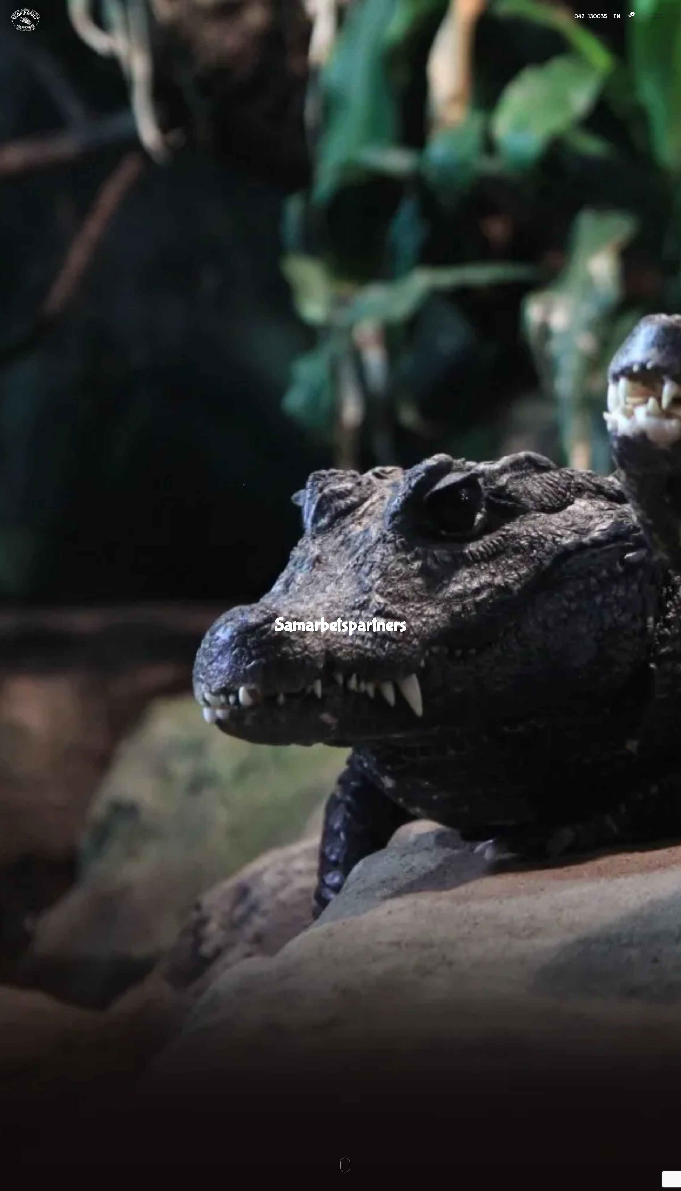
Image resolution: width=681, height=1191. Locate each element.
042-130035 (590, 16)
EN (616, 16)
